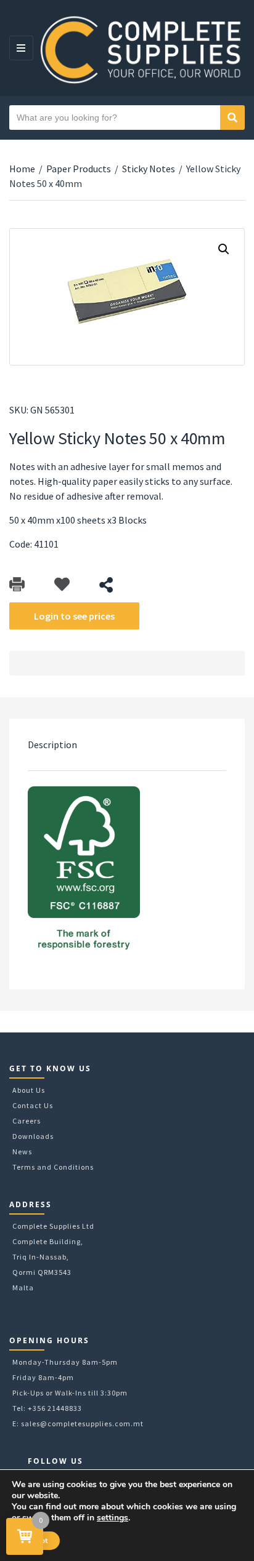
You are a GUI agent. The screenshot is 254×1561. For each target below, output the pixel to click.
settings (112, 1517)
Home (22, 168)
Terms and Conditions (53, 1167)
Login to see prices (74, 616)
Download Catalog (17, 585)
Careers (26, 1120)
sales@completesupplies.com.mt (82, 1423)
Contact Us (32, 1105)
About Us (28, 1090)
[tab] (127, 744)
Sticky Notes (148, 168)
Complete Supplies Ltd (53, 1226)
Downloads (33, 1136)
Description (52, 744)
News (22, 1151)
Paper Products (78, 168)
